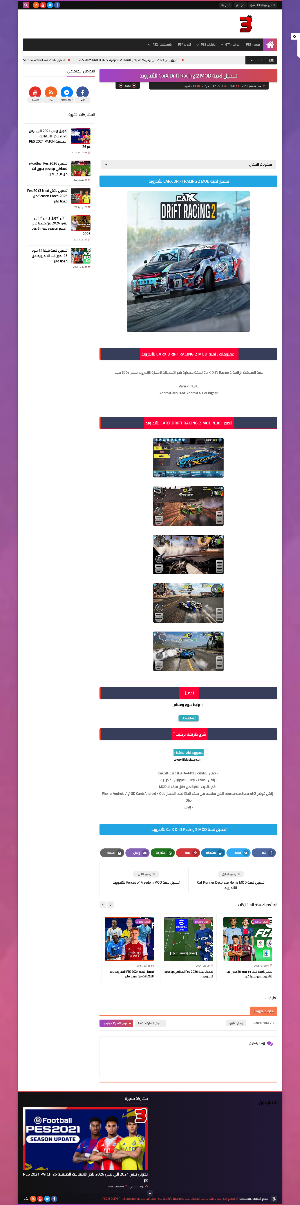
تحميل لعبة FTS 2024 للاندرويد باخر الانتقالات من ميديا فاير (132, 974)
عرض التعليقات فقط (149, 1023)
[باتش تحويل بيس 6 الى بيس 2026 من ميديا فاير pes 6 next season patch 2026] (80, 223)
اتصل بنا (225, 4)
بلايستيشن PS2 (162, 44)
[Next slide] (102, 904)
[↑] (150, 1193)
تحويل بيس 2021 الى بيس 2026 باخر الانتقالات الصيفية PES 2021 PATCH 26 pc (169, 60)
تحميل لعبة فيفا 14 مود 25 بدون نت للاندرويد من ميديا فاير (249, 974)
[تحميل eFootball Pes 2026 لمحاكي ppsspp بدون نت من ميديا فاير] (80, 168)
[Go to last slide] (110, 904)
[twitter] (50, 5)
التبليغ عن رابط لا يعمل (262, 4)
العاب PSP (184, 44)
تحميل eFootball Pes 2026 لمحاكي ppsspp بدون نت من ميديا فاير (64, 60)
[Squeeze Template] (274, 1199)
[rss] (36, 5)
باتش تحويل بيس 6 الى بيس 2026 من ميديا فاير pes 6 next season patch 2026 (61, 225)
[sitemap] (26, 1199)
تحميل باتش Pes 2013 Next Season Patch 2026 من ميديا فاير (47, 195)
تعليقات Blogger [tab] (263, 1011)
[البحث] (26, 5)
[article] (146, 877)
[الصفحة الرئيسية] (270, 44)
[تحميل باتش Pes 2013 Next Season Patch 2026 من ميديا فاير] (80, 196)
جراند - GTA (232, 44)
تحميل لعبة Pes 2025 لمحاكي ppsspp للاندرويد (188, 974)
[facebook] (57, 5)
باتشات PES (208, 44)
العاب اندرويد (190, 86)
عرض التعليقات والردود (115, 1023)
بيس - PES (253, 44)
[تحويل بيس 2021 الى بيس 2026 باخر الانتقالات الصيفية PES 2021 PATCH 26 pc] (80, 136)
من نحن (240, 4)
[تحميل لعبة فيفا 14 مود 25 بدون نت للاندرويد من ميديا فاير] (80, 256)
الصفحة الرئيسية (214, 86)
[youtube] (43, 5)
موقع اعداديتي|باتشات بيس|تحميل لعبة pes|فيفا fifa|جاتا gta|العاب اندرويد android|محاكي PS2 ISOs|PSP (168, 1198)
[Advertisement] (188, 125)
